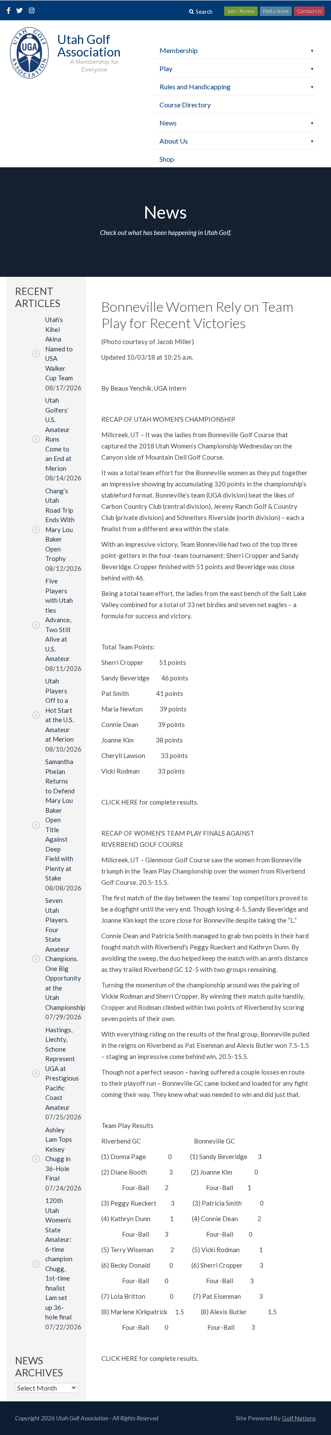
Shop (166, 159)
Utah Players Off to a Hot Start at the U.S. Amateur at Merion (59, 710)
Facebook (9, 11)
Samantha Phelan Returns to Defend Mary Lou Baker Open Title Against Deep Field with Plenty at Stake (60, 820)
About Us (173, 141)
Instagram (33, 11)
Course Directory (185, 104)
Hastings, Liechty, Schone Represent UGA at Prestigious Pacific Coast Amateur (62, 1068)
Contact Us (309, 11)
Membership (178, 50)
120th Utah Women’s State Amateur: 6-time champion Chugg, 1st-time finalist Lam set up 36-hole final (58, 1259)
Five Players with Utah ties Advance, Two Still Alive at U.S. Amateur (59, 619)
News (168, 123)
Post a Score (276, 11)
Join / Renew (241, 11)
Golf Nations (299, 1418)
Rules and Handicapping (195, 86)
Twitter (22, 11)
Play (165, 68)
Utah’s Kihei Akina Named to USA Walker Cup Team (59, 349)
